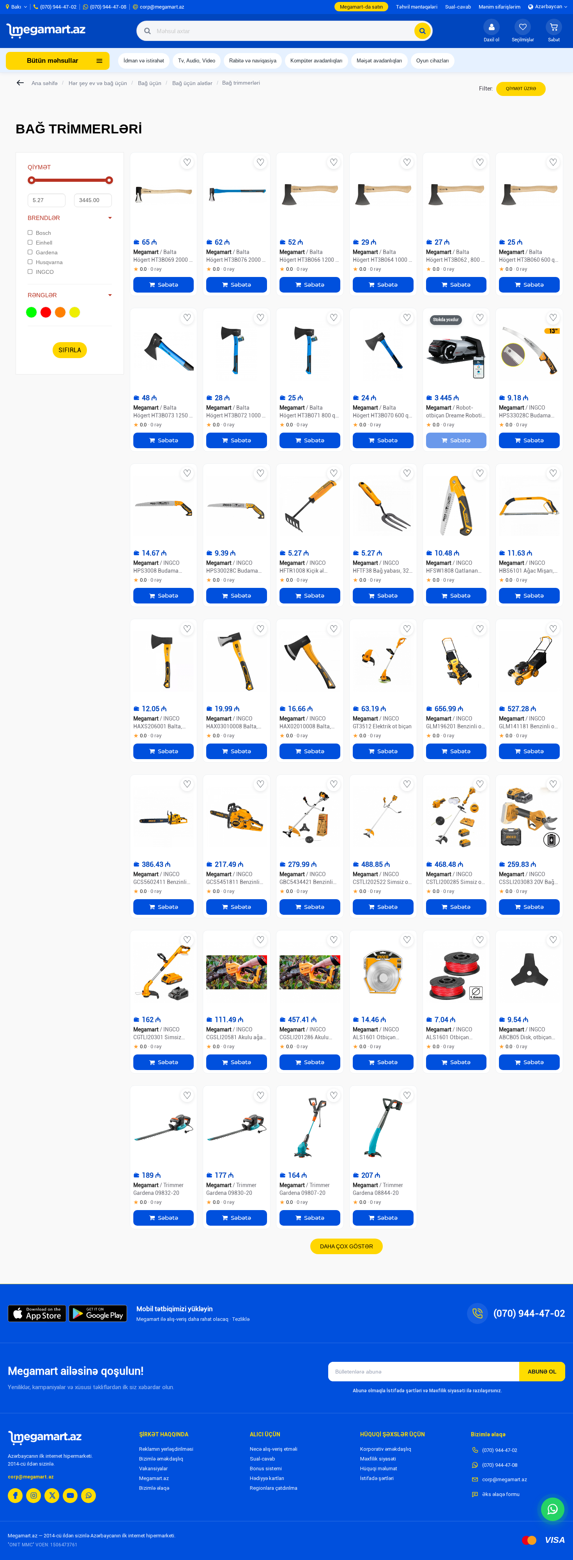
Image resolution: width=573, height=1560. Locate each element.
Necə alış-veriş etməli (273, 1449)
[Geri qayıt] (21, 82)
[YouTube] (70, 1495)
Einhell (44, 243)
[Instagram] (33, 1495)
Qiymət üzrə (521, 88)
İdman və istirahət (144, 61)
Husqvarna (49, 262)
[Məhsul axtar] (422, 31)
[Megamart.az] (45, 1437)
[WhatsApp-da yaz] (552, 1509)
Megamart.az (154, 1478)
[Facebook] (15, 1495)
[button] (554, 31)
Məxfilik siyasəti (378, 1459)
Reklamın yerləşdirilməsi (166, 1449)
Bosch (43, 233)
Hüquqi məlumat (378, 1468)
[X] (51, 1495)
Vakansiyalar (153, 1468)
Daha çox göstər (346, 1246)
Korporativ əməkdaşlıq (385, 1449)
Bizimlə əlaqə (154, 1488)
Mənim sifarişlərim (499, 7)
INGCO (45, 272)
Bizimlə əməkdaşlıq (161, 1459)
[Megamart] (48, 31)
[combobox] (284, 31)
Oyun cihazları (432, 61)
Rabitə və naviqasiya (252, 61)
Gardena (47, 252)
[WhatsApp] (88, 1495)
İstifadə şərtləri (377, 1478)
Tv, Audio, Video (196, 61)
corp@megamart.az (31, 1477)
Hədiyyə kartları (267, 1478)
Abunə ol (542, 1371)
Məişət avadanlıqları (379, 61)
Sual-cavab (262, 1459)
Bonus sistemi (266, 1468)
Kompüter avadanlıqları (316, 61)
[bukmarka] (187, 162)
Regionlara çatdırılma (273, 1488)
